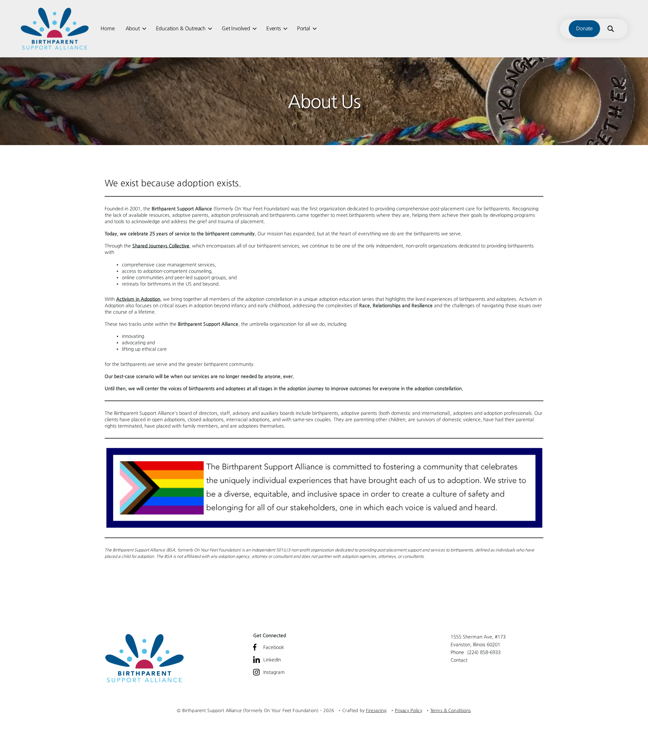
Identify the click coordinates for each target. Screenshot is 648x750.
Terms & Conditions (450, 710)
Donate (584, 28)
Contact (459, 660)
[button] (610, 28)
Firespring (376, 710)
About (133, 28)
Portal (303, 28)
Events (273, 28)
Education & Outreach (181, 28)
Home (107, 28)
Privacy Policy (408, 710)
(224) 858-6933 (484, 652)
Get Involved (236, 28)
